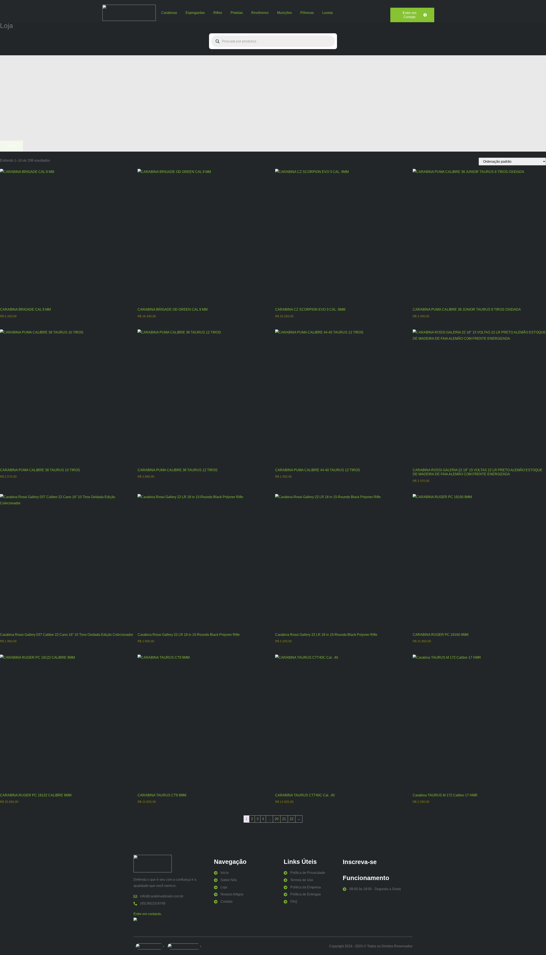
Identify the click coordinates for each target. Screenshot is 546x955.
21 (284, 819)
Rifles (217, 13)
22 (291, 819)
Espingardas (195, 13)
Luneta (327, 13)
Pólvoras (307, 13)
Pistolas (237, 13)
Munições (284, 13)
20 (277, 819)
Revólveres (260, 13)
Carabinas (169, 13)
